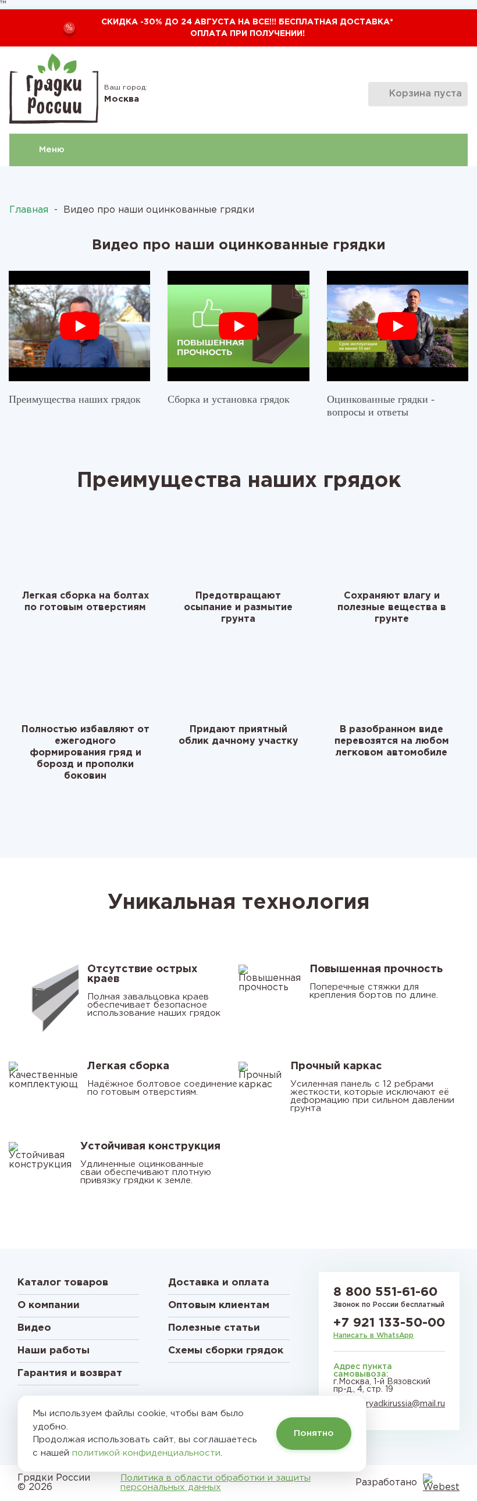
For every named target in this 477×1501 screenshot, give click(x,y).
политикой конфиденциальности (146, 1453)
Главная (28, 210)
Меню (52, 149)
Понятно (314, 1433)
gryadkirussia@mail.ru (403, 1403)
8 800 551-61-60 (385, 1292)
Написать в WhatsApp (373, 1335)
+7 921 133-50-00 (389, 1323)
